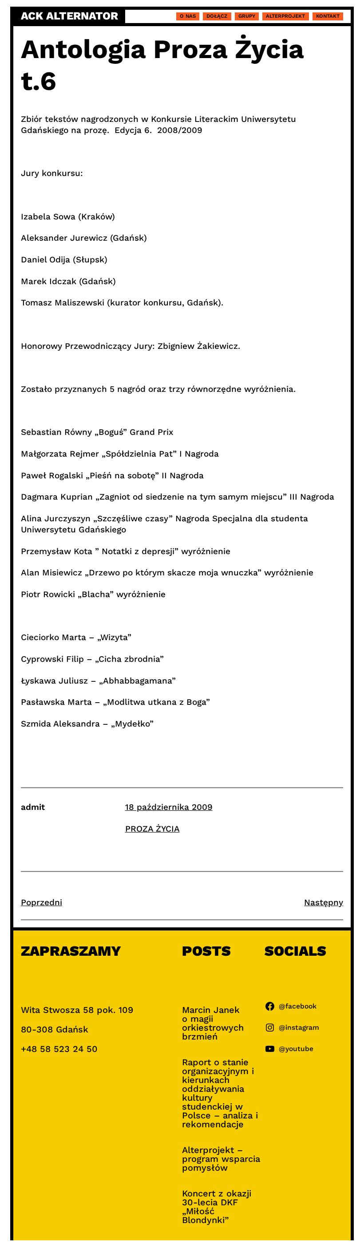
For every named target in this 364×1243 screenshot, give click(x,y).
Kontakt (328, 16)
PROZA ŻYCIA (152, 829)
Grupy (246, 16)
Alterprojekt (285, 16)
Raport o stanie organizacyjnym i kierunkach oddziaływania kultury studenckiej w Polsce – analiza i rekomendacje (220, 1093)
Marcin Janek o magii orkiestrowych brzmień (213, 1023)
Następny (323, 902)
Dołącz (216, 16)
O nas (188, 16)
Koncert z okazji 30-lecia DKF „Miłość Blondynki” (216, 1206)
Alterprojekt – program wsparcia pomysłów (221, 1158)
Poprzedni (41, 902)
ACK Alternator (69, 16)
